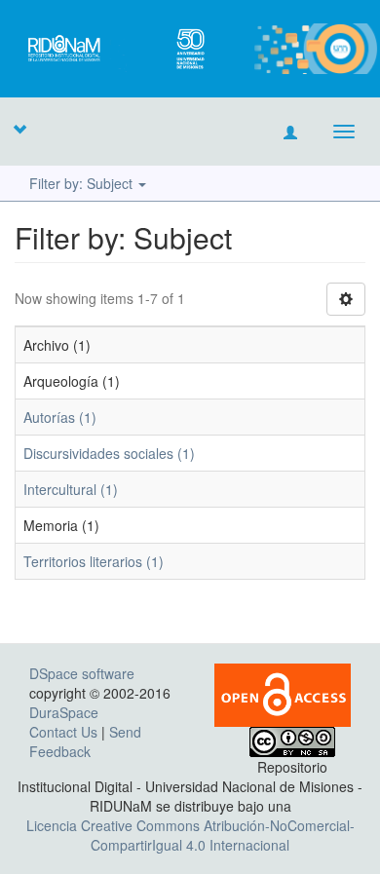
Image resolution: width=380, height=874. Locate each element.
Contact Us (63, 731)
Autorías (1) (59, 417)
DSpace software (81, 673)
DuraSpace (63, 712)
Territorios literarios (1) (93, 561)
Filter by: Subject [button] (82, 183)
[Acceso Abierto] (282, 693)
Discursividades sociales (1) (109, 453)
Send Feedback (85, 741)
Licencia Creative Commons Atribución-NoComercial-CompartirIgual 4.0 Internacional (190, 835)
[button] (19, 128)
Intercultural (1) (70, 489)
